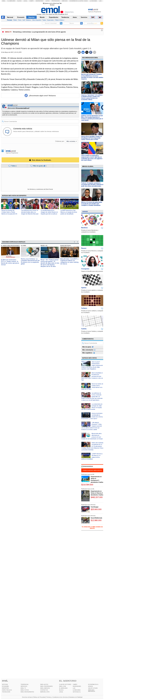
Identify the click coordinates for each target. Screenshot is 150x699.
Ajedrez (83, 287)
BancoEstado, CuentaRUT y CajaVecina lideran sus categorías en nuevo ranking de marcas (69, 261)
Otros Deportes (36, 20)
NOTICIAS (5, 684)
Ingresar (90, 12)
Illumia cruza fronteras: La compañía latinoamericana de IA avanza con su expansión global (30, 261)
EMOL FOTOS (25, 690)
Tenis (19, 20)
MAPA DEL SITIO (45, 692)
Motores (28, 20)
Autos (47, 1)
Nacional (10, 17)
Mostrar (52, 5)
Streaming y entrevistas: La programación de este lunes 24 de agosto (39, 32)
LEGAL (61, 692)
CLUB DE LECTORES (65, 684)
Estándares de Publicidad (75, 697)
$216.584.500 (87, 484)
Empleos (64, 1)
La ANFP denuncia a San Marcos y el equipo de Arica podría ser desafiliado (69, 212)
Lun (100, 1)
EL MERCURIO (63, 688)
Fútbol (15, 20)
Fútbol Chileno (59, 20)
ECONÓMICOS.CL (93, 684)
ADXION (90, 686)
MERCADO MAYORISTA (91, 690)
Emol (3, 1)
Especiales (50, 20)
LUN (74, 688)
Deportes (31, 17)
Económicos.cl (74, 1)
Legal (25, 1)
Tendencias (65, 17)
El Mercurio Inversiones (10, 245)
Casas (86, 1)
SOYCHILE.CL (77, 692)
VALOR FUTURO (93, 688)
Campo (31, 1)
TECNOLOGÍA (6, 692)
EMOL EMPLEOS (45, 688)
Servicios (84, 17)
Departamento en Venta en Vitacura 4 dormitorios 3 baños (97, 493)
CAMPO (75, 684)
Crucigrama (85, 269)
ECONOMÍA (5, 686)
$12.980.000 (96, 520)
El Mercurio (11, 1)
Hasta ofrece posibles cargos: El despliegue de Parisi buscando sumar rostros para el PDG (91, 138)
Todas (44, 20)
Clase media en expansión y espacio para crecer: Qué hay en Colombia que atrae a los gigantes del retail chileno (91, 158)
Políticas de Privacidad (39, 697)
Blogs (19, 1)
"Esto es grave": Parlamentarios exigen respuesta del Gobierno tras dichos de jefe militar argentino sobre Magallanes (92, 365)
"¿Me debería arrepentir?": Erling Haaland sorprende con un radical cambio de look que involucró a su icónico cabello (91, 426)
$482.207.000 (97, 497)
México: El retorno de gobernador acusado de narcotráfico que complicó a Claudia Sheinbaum (91, 203)
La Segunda (93, 1)
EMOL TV (23, 688)
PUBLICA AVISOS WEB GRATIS (92, 470)
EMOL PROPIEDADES (46, 686)
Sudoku (84, 329)
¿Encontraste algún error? (42, 95)
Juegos (85, 211)
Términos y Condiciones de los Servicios (57, 697)
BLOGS (61, 690)
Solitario (84, 308)
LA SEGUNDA (76, 690)
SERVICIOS (24, 686)
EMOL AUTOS (44, 684)
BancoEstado (65, 245)
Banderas (84, 227)
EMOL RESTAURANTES (27, 692)
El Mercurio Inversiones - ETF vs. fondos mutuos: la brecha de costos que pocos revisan (10, 262)
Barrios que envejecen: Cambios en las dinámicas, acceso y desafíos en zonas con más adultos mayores (92, 77)
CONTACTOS (44, 690)
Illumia (23, 245)
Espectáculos (53, 17)
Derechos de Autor (27, 697)
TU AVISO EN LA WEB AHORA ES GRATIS (92, 527)
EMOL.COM (62, 686)
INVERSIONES (77, 686)
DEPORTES (5, 688)
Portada (9, 20)
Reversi (83, 248)
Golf (24, 20)
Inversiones (39, 1)
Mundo (42, 17)
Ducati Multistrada (96, 518)
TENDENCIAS (24, 684)
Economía (20, 17)
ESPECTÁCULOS (7, 690)
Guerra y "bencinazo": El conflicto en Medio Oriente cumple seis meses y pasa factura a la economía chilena (91, 97)
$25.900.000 (96, 509)
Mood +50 (44, 245)
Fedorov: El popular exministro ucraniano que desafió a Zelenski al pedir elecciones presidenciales (92, 184)
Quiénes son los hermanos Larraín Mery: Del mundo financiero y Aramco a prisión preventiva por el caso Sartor (92, 118)
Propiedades (56, 1)
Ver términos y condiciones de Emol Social (40, 189)
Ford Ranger (94, 507)
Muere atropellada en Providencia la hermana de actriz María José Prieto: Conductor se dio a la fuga (92, 376)
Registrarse (97, 12)
